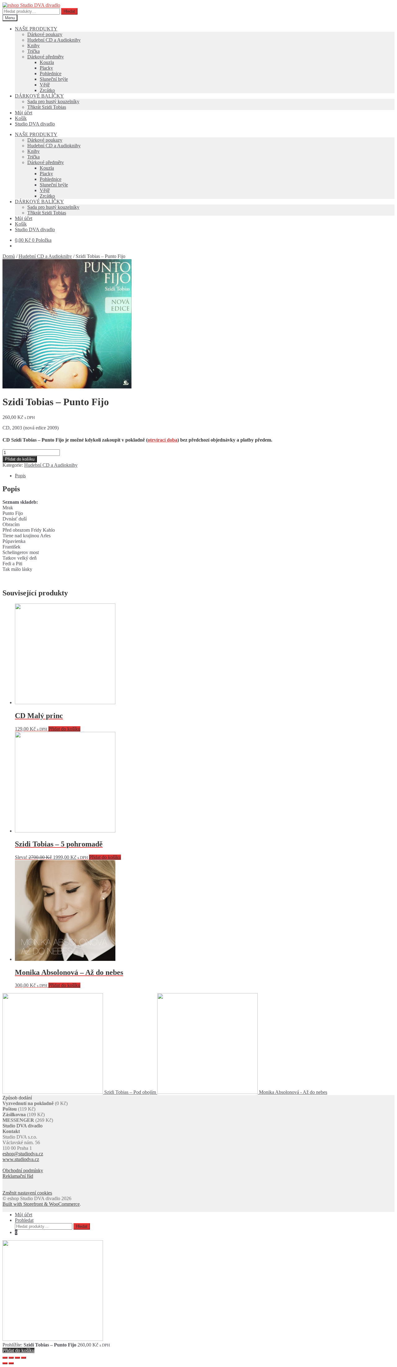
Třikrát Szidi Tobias (46, 107)
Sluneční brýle (54, 79)
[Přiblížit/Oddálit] (23, 1358)
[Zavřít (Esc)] (4, 1358)
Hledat (69, 11)
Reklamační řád (17, 1176)
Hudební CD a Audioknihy (54, 40)
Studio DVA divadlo (35, 123)
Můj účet (23, 112)
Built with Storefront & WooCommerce (41, 1204)
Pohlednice (50, 73)
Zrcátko (47, 90)
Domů (8, 256)
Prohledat (24, 1220)
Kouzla (47, 62)
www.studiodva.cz (20, 1159)
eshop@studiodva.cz (22, 1153)
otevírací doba (162, 440)
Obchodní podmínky (22, 1170)
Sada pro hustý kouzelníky (53, 101)
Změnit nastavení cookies (27, 1192)
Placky (46, 68)
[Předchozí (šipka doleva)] (4, 1363)
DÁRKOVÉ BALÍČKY (39, 96)
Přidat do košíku (19, 459)
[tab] (205, 476)
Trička (33, 51)
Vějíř (45, 84)
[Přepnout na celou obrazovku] (17, 1358)
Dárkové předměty (45, 56)
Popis (20, 475)
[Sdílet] (11, 1358)
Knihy (33, 45)
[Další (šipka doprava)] (11, 1363)
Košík (21, 118)
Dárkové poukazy (44, 34)
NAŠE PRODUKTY (36, 28)
